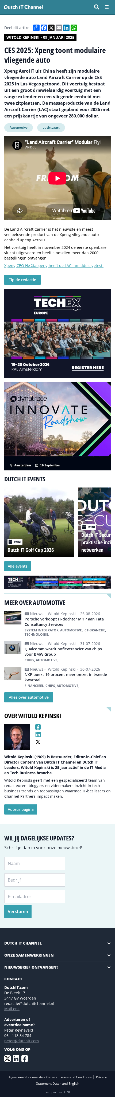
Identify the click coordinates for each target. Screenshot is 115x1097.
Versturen (18, 911)
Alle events (18, 566)
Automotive (19, 127)
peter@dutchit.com (21, 1040)
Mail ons (12, 1008)
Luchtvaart (51, 127)
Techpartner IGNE (57, 1092)
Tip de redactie (22, 279)
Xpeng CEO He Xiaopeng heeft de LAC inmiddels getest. (53, 265)
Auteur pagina (21, 809)
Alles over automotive (29, 697)
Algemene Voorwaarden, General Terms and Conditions (51, 1077)
